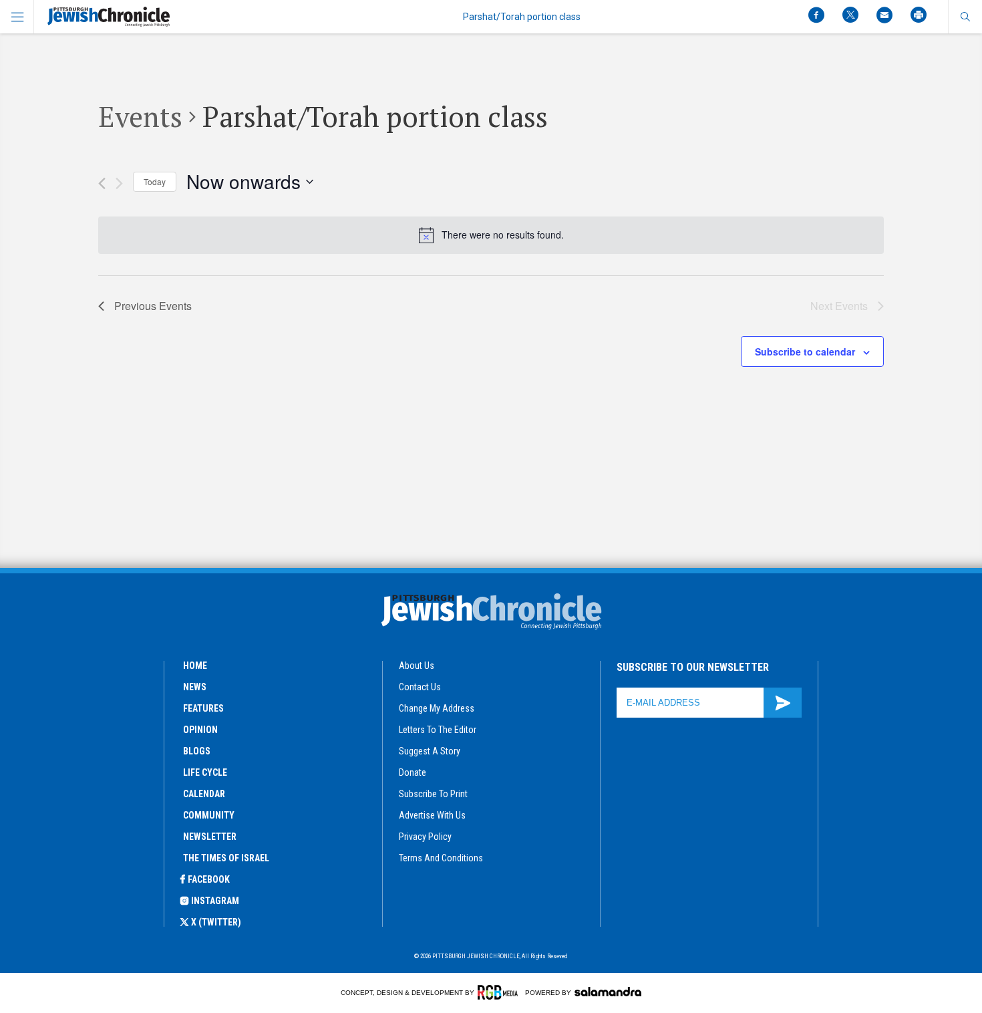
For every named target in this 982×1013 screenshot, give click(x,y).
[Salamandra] (608, 991)
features (203, 708)
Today (155, 181)
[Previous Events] (102, 183)
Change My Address (436, 708)
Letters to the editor (437, 729)
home (195, 665)
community (208, 815)
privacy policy (425, 836)
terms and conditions (441, 858)
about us (416, 665)
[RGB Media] (500, 992)
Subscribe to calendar (805, 351)
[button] (965, 16)
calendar (204, 793)
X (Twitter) (216, 922)
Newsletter (209, 836)
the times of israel (226, 858)
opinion (200, 729)
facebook (209, 879)
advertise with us (432, 815)
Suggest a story (429, 751)
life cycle (205, 772)
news (194, 687)
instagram (215, 900)
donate (412, 772)
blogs (196, 751)
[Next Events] (119, 183)
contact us (420, 687)
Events (140, 116)
